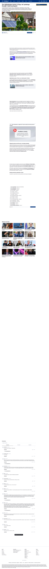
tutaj (15, 567)
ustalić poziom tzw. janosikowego (22, 51)
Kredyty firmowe (26, 556)
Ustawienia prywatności (37, 562)
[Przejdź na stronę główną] (2, 1)
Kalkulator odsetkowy (15, 552)
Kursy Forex (37, 553)
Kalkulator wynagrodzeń (15, 551)
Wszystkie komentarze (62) (18, 534)
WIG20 (36, 551)
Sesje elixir (37, 552)
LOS (6, 32)
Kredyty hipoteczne (26, 553)
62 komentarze (30, 32)
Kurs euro (3, 551)
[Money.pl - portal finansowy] (7, 1)
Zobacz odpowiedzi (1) (7, 463)
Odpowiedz (5, 449)
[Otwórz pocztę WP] (39, 1)
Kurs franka (3, 552)
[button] (41, 1)
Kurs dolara (3, 553)
